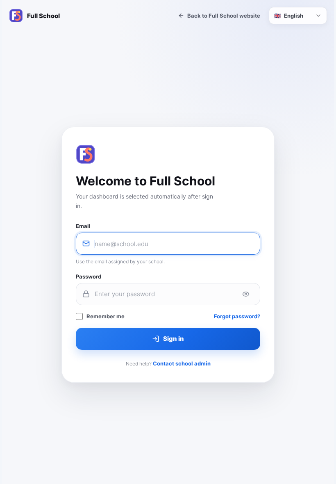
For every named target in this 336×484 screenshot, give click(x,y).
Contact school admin (182, 363)
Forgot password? (237, 316)
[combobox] (298, 15)
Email (83, 226)
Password (88, 276)
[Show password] (246, 294)
